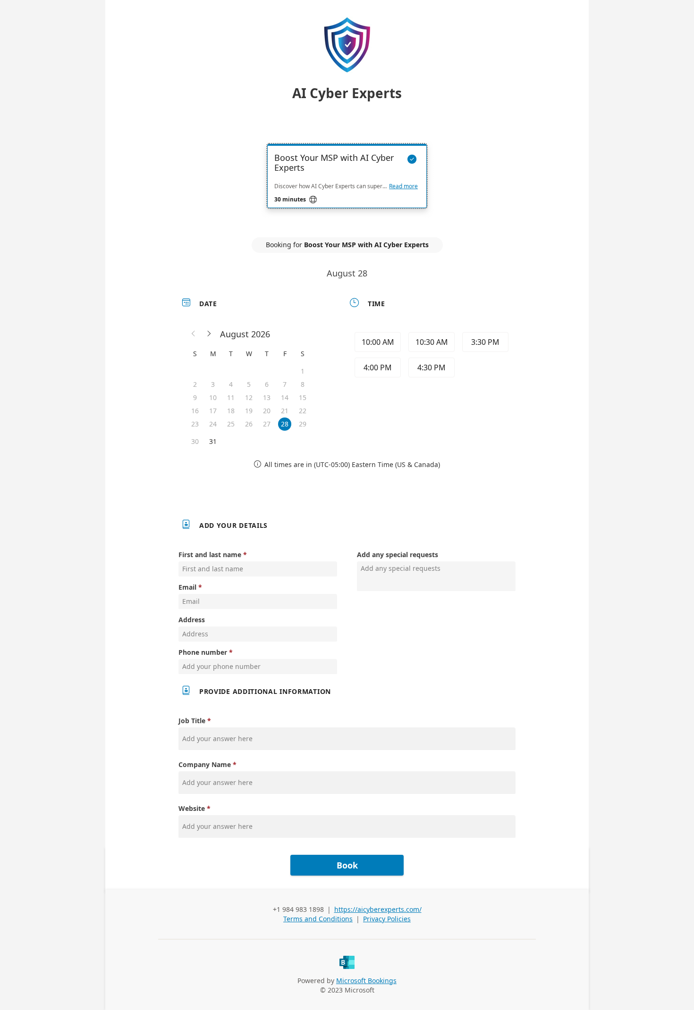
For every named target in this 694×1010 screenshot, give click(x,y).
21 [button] (284, 410)
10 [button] (213, 397)
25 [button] (231, 423)
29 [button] (302, 423)
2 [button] (195, 384)
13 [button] (267, 397)
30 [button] (195, 441)
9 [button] (195, 397)
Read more (403, 186)
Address (191, 619)
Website (191, 808)
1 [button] (303, 371)
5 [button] (249, 384)
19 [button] (249, 410)
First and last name (209, 554)
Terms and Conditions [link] (318, 918)
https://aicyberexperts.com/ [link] (378, 909)
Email (187, 587)
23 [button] (195, 423)
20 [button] (267, 410)
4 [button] (231, 384)
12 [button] (249, 397)
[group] (430, 356)
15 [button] (302, 397)
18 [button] (231, 410)
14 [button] (284, 397)
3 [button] (213, 384)
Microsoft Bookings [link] (366, 980)
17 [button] (213, 410)
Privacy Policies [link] (387, 918)
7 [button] (285, 384)
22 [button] (302, 410)
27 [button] (267, 423)
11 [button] (231, 397)
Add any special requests (397, 554)
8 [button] (303, 384)
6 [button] (267, 384)
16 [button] (195, 410)
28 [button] (284, 423)
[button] (193, 334)
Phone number (202, 652)
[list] (347, 184)
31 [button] (213, 441)
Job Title (191, 720)
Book (347, 865)
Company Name (204, 764)
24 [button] (213, 423)
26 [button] (249, 423)
